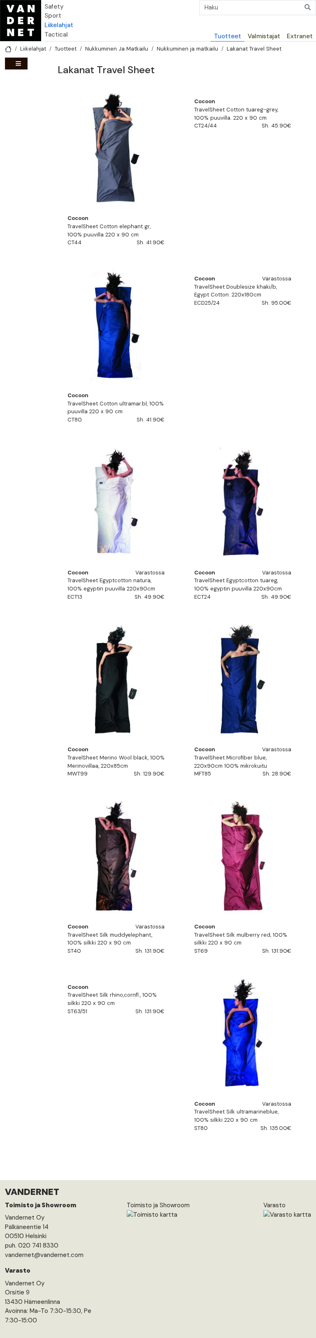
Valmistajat (264, 36)
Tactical (56, 34)
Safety (54, 6)
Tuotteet (227, 36)
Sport (52, 16)
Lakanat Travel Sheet (254, 48)
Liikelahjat (58, 25)
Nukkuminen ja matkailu (187, 48)
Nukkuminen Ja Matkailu (116, 48)
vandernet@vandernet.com (44, 1255)
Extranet (300, 36)
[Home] (20, 20)
